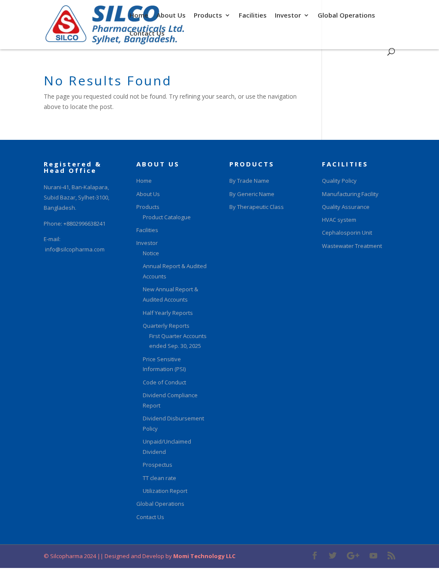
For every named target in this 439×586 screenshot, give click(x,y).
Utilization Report (165, 491)
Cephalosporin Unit (347, 232)
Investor (288, 15)
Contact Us (147, 33)
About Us (171, 15)
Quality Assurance (346, 207)
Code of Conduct (164, 382)
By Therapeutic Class (256, 207)
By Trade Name (249, 180)
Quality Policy (339, 180)
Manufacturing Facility (350, 194)
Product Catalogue (167, 217)
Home (138, 15)
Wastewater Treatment (352, 246)
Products (208, 15)
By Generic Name (251, 194)
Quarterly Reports (166, 325)
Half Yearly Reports (168, 313)
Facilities (253, 15)
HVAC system (339, 220)
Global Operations (346, 15)
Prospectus (157, 464)
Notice (151, 253)
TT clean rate (159, 478)
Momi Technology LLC (203, 556)
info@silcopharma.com (75, 249)
